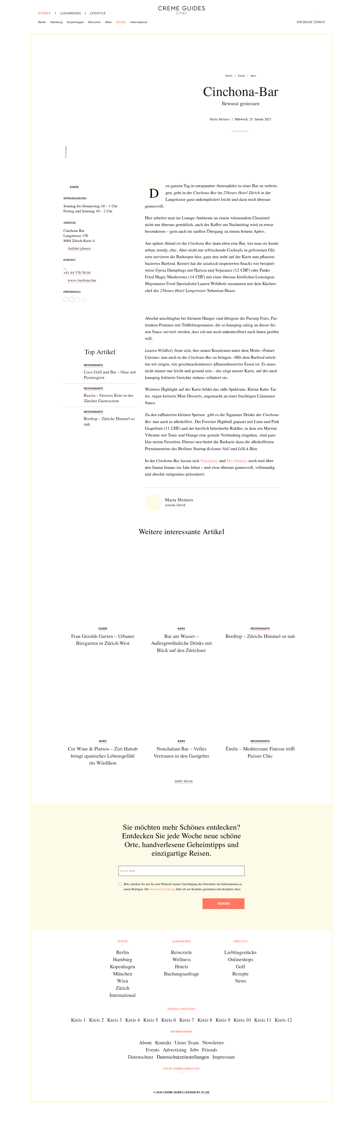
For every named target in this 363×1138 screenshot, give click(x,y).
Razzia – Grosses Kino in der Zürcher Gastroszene (108, 397)
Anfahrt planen (79, 248)
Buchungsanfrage (181, 973)
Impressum (223, 1056)
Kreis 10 (242, 1019)
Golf (240, 966)
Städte (44, 13)
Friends (209, 1049)
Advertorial (240, 131)
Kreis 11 (262, 1019)
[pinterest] (187, 1080)
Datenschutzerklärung (162, 889)
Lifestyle (98, 13)
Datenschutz (140, 1056)
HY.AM (205, 1092)
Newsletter (213, 1042)
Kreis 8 (204, 1019)
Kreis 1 (78, 1019)
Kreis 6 (168, 1019)
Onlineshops (240, 959)
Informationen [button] (182, 1031)
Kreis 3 (114, 1019)
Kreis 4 (132, 1019)
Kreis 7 (186, 1019)
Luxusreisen (70, 13)
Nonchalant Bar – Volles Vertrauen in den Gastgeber (181, 752)
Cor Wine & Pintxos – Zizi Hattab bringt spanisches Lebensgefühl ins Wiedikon (103, 755)
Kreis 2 (96, 1019)
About (145, 1042)
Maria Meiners (220, 119)
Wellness (181, 959)
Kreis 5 (150, 1019)
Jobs (194, 1049)
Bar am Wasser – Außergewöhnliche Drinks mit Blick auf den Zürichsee (181, 643)
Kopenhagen (75, 22)
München (94, 22)
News (240, 980)
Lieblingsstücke (240, 952)
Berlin (42, 22)
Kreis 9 (223, 1019)
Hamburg (56, 22)
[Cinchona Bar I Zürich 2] (178, 304)
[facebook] (165, 1080)
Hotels (181, 966)
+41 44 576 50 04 (77, 272)
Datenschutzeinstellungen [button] (183, 1056)
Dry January (237, 460)
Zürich (121, 22)
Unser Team (187, 1042)
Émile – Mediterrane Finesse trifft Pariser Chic (260, 752)
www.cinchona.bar (82, 280)
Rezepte (240, 973)
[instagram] (176, 1080)
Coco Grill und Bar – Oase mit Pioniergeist (110, 374)
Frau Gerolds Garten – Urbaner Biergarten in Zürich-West (102, 640)
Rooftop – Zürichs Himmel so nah (109, 421)
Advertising (175, 1049)
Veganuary (209, 460)
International (138, 22)
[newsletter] (197, 1080)
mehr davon (184, 780)
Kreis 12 (283, 1019)
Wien (108, 22)
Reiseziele (181, 952)
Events (152, 1049)
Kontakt (163, 1042)
